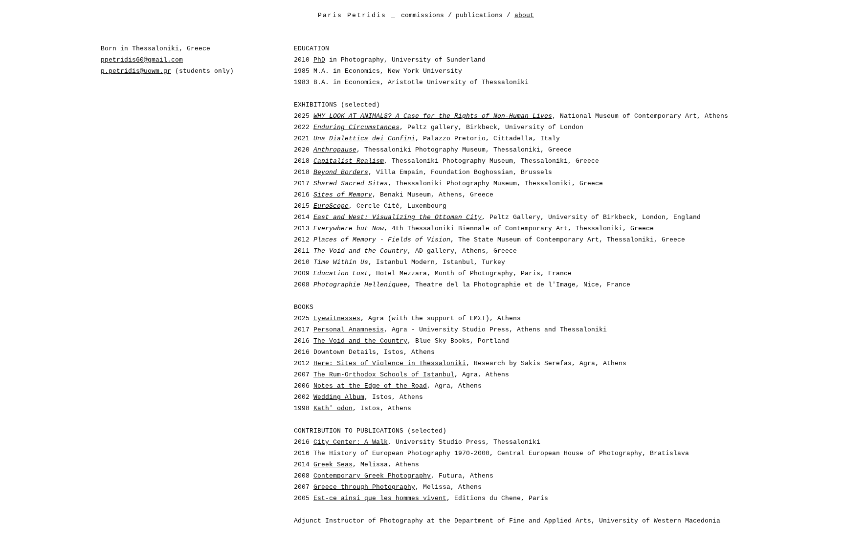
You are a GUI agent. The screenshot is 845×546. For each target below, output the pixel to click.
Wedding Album (338, 397)
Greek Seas (333, 464)
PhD (319, 60)
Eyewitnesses (336, 318)
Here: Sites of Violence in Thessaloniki (389, 363)
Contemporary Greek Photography (372, 476)
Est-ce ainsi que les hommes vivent (379, 498)
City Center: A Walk (350, 442)
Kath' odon (333, 408)
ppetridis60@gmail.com (142, 60)
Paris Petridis (352, 15)
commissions (422, 15)
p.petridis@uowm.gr (136, 71)
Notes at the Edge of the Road (370, 386)
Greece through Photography (364, 487)
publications (479, 15)
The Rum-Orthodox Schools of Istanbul (383, 374)
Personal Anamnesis (348, 329)
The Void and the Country (360, 341)
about (524, 15)
